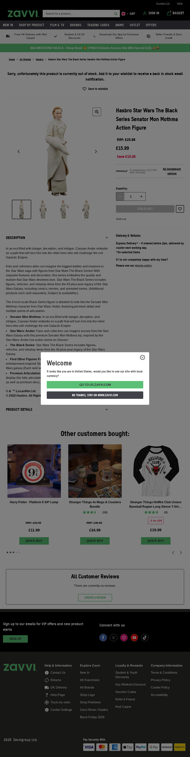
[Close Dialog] (142, 357)
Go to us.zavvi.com (95, 384)
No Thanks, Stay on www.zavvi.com (95, 395)
